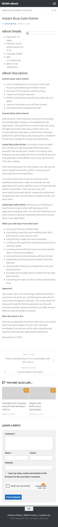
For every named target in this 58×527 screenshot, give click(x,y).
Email (33, 453)
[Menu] (54, 3)
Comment (10, 434)
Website (9, 463)
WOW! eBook (10, 3)
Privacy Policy (15, 515)
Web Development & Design (17, 10)
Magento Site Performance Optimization (35, 406)
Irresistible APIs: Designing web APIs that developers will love (14, 406)
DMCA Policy (30, 515)
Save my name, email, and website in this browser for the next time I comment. (26, 475)
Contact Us (44, 515)
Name (8, 453)
